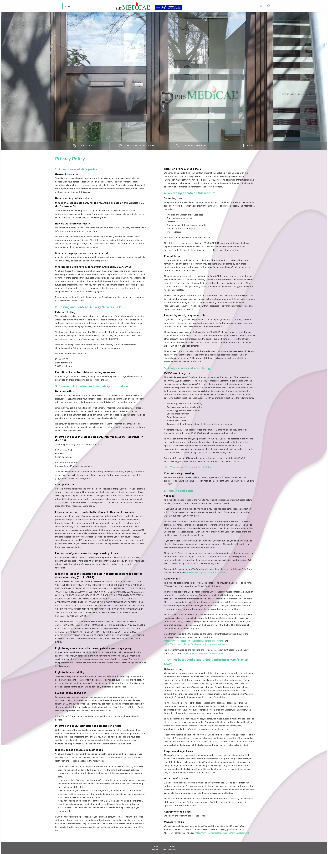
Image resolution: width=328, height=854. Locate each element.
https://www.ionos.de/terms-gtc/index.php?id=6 (188, 467)
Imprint (155, 850)
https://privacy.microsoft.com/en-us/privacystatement (222, 833)
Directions (170, 847)
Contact (155, 847)
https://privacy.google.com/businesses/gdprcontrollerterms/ (194, 641)
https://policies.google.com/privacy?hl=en (206, 573)
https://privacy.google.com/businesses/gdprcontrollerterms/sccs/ (196, 644)
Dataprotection (169, 850)
